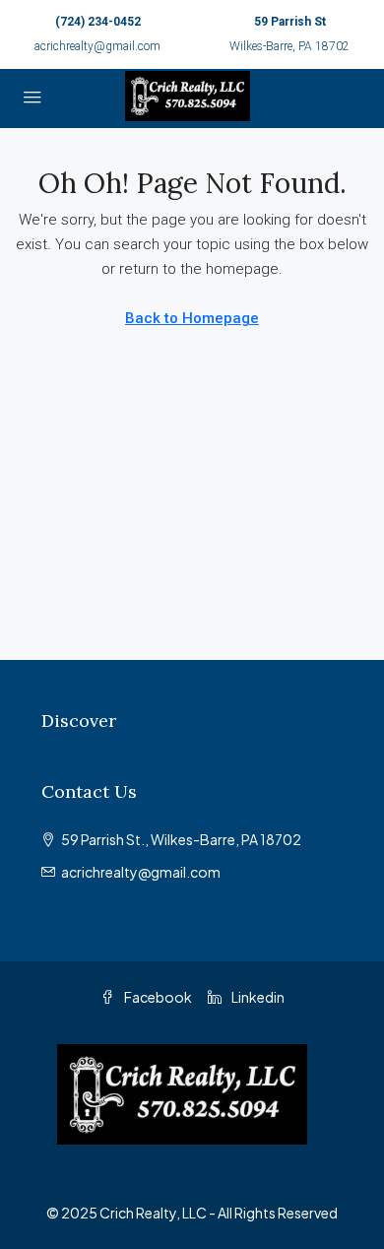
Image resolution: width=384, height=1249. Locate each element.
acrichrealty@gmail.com (97, 46)
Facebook (157, 997)
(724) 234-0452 (98, 22)
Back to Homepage (192, 318)
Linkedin (257, 997)
